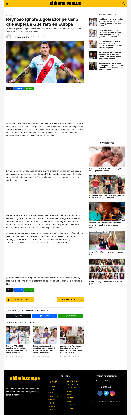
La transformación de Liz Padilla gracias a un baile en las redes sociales (106, 197)
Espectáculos (72, 384)
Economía (51, 406)
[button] (7, 3)
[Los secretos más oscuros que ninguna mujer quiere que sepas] (107, 157)
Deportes (11, 15)
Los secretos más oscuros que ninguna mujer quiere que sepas (105, 170)
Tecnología (71, 405)
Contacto (51, 386)
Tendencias (71, 408)
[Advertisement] (45, 106)
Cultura (51, 393)
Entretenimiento (73, 381)
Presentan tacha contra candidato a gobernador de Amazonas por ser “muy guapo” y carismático (44, 349)
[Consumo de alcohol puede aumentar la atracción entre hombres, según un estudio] (107, 211)
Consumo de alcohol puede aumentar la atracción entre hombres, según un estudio (105, 225)
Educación (51, 410)
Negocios (70, 391)
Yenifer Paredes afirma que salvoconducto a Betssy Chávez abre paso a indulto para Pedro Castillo (110, 55)
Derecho (51, 403)
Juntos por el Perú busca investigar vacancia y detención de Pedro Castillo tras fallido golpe (71, 349)
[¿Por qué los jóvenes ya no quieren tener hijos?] (107, 240)
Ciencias (51, 389)
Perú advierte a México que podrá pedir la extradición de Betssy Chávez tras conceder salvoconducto (111, 66)
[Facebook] (100, 393)
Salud (69, 401)
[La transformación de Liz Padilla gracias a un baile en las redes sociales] (107, 184)
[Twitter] (106, 393)
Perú (69, 394)
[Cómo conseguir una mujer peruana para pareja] (107, 269)
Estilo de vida (72, 388)
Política (70, 398)
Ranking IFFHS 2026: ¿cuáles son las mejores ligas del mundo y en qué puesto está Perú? (16, 349)
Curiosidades (53, 396)
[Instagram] (112, 393)
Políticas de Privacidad (52, 382)
